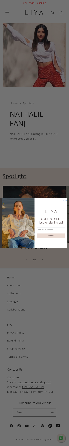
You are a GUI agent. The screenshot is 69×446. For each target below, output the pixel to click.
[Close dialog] (65, 200)
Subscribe (51, 235)
